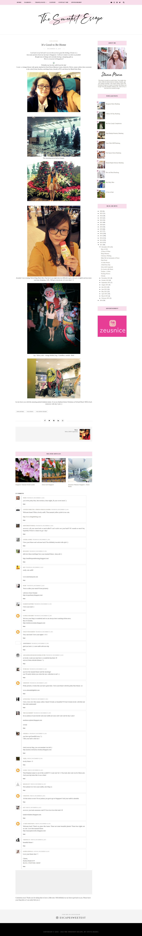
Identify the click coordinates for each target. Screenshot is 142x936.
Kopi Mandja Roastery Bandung (114, 133)
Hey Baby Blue (110, 182)
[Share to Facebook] (44, 420)
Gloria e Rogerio (28, 615)
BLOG (25, 863)
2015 (101, 235)
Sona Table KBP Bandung (113, 143)
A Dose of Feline (105, 251)
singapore (53, 41)
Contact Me (63, 2)
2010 (101, 300)
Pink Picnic (104, 260)
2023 (101, 218)
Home (19, 2)
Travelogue (40, 2)
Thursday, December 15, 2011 (35, 498)
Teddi (24, 498)
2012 (101, 242)
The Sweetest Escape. (73, 932)
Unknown (26, 683)
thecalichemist (28, 713)
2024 (101, 216)
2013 (101, 240)
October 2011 (105, 280)
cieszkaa (26, 733)
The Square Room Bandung (113, 153)
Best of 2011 (104, 249)
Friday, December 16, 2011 (35, 758)
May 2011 (104, 291)
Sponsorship (76, 2)
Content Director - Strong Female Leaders (37, 509)
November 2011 (106, 278)
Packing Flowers (105, 273)
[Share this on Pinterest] (53, 420)
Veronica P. (26, 839)
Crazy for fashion (29, 632)
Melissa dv (26, 784)
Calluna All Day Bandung (113, 113)
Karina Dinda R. (28, 851)
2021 (101, 222)
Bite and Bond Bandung (112, 172)
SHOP (38, 863)
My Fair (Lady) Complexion (114, 123)
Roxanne (26, 551)
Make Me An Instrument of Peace (110, 258)
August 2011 (105, 285)
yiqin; (25, 758)
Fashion (27, 2)
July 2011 (104, 287)
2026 (101, 211)
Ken (24, 567)
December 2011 (105, 247)
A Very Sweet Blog (29, 823)
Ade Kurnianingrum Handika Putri (34, 655)
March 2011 (104, 296)
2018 (101, 229)
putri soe (26, 669)
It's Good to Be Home (107, 269)
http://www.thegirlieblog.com (32, 517)
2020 (101, 224)
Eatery (53, 2)
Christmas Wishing (106, 256)
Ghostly (103, 276)
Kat (24, 807)
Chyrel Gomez (27, 539)
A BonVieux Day (105, 265)
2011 (101, 244)
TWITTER (31, 863)
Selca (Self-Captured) (107, 267)
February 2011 (105, 298)
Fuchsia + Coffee (105, 271)
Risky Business (105, 253)
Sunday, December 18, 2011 (41, 851)
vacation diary (41, 411)
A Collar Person (105, 262)
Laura (25, 770)
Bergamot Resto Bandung (113, 104)
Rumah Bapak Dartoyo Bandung (115, 163)
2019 (101, 227)
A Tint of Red (110, 192)
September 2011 (106, 282)
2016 (101, 233)
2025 (101, 213)
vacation (30, 411)
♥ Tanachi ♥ (26, 699)
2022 (101, 220)
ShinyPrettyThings (29, 525)
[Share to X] (49, 420)
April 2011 (104, 293)
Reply (24, 504)
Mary (24, 585)
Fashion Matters (28, 604)
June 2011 (104, 289)
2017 (101, 231)
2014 (101, 238)
